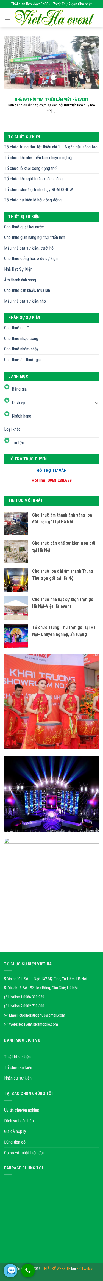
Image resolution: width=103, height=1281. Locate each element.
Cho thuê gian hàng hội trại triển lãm (34, 237)
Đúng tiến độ (15, 1142)
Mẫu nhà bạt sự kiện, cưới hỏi (29, 248)
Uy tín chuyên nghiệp (21, 1110)
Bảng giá (19, 389)
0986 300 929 (33, 997)
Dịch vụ (18, 402)
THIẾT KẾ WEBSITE (56, 1268)
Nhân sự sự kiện (18, 1078)
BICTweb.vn (85, 1268)
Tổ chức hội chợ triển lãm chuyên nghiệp (39, 157)
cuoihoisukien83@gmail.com (42, 1015)
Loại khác (12, 429)
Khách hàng (21, 416)
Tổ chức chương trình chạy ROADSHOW (38, 189)
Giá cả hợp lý (15, 1131)
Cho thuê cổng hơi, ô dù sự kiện (31, 258)
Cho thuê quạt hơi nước (24, 227)
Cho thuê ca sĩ (16, 327)
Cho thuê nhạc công (21, 338)
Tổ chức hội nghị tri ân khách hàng (33, 178)
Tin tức (18, 442)
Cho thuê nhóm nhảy (21, 349)
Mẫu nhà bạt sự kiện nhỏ (25, 301)
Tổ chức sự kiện (18, 1067)
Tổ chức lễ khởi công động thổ (30, 168)
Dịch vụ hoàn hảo (19, 1120)
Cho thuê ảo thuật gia (22, 359)
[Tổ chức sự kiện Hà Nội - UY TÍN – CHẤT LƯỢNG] (54, 18)
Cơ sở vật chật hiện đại (24, 1152)
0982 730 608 (33, 1006)
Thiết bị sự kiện (17, 1056)
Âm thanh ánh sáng (20, 280)
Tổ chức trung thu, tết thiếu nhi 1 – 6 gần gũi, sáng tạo (51, 147)
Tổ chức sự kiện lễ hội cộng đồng (33, 200)
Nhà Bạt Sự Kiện (18, 269)
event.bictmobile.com (41, 1024)
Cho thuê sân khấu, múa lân (27, 290)
